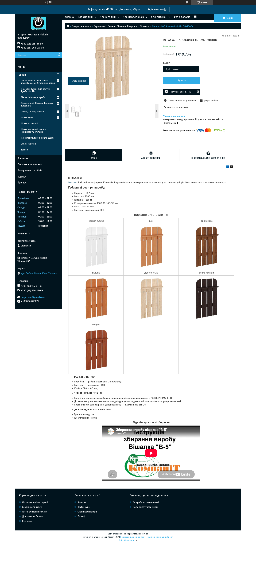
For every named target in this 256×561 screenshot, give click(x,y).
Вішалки (144, 26)
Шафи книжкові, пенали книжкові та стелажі (33, 130)
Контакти (23, 158)
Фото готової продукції (35, 502)
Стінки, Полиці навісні (32, 111)
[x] (231, 167)
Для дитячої (158, 17)
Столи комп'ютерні (87, 511)
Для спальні (85, 17)
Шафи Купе (27, 117)
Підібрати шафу (157, 9)
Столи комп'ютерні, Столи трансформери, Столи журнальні (38, 81)
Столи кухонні (28, 143)
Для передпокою (133, 17)
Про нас (21, 182)
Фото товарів (181, 17)
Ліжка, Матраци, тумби (33, 97)
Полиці (81, 516)
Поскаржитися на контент (132, 537)
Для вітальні (108, 17)
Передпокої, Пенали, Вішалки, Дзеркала (115, 26)
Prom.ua (144, 534)
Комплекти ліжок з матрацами (37, 137)
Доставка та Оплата (32, 516)
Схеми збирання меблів (34, 511)
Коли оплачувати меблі (145, 506)
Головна (69, 17)
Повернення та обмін (29, 170)
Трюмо (24, 149)
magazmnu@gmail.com (33, 297)
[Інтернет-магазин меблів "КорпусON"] (38, 23)
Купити (182, 80)
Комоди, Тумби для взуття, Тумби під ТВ (35, 90)
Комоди (81, 502)
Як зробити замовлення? (146, 502)
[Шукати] (59, 55)
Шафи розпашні (29, 123)
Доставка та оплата (29, 164)
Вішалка (72, 182)
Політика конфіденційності (160, 537)
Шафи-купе (83, 506)
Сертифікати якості (32, 506)
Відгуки (21, 176)
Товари (21, 74)
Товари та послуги (81, 26)
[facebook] (227, 167)
